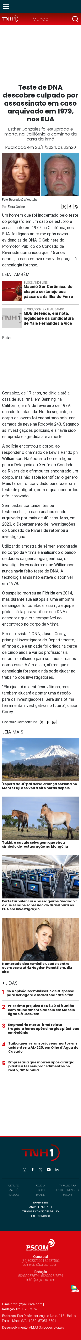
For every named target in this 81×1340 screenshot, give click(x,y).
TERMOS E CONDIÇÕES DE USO (40, 1211)
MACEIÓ (13, 1190)
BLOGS (40, 1190)
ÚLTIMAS (13, 1185)
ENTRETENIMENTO (67, 1190)
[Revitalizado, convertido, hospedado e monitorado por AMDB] (75, 1288)
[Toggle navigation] (7, 6)
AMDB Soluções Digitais (46, 1327)
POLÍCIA (40, 1185)
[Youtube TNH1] (49, 1170)
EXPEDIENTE (40, 1202)
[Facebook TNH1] (33, 1170)
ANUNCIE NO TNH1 (40, 1206)
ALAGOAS (13, 1194)
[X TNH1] (41, 1170)
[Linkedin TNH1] (56, 1170)
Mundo (40, 19)
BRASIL (40, 1194)
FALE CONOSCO (40, 1216)
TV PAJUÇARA (67, 1185)
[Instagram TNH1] (25, 1170)
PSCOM (67, 1194)
